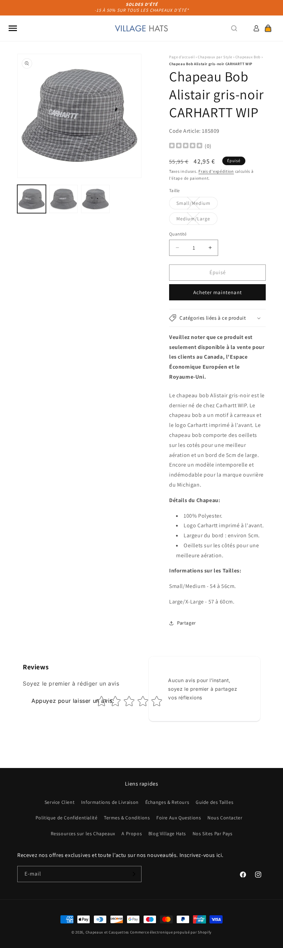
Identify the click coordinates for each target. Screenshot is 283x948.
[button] (13, 28)
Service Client (60, 802)
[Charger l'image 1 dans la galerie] (31, 199)
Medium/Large (196, 220)
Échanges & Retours (167, 802)
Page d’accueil (182, 56)
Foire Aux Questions (178, 818)
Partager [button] (186, 623)
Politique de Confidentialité (67, 818)
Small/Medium (197, 204)
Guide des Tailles (214, 802)
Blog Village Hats (167, 833)
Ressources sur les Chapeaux (83, 833)
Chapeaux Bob (248, 56)
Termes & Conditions (127, 818)
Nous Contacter (224, 818)
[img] (185, 146)
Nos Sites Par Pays (213, 833)
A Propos (131, 833)
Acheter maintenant (217, 292)
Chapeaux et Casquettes (107, 932)
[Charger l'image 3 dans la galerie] (95, 199)
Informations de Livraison (110, 802)
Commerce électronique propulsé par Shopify (171, 932)
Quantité (177, 234)
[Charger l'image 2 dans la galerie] (63, 199)
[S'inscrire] (133, 874)
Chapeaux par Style (215, 56)
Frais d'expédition (216, 171)
